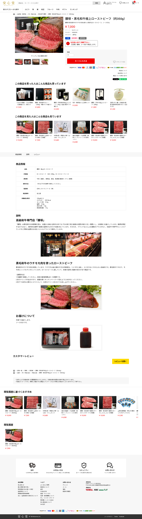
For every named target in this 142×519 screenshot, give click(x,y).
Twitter (116, 516)
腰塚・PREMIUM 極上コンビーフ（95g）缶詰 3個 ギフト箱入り (62, 104)
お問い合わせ (110, 470)
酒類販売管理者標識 (23, 493)
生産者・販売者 (21, 14)
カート (136, 3)
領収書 (46, 500)
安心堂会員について (46, 502)
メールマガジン (108, 516)
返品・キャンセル (45, 493)
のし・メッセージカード (47, 498)
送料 (32, 470)
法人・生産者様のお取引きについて (28, 495)
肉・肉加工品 (32, 14)
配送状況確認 (66, 491)
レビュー (37, 154)
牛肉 (57, 9)
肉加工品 (34, 373)
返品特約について (122, 73)
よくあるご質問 (44, 485)
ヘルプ (106, 472)
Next (61, 35)
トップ (14, 14)
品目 (18, 373)
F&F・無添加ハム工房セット (81, 102)
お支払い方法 (58, 470)
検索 (96, 3)
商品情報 (18, 154)
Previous (17, 35)
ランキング (74, 9)
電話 (64, 489)
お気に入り (125, 3)
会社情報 (20, 482)
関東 (26, 370)
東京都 (31, 370)
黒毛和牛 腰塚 (42, 14)
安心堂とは (21, 485)
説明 (27, 154)
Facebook (121, 516)
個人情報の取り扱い (23, 487)
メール (65, 487)
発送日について (123, 70)
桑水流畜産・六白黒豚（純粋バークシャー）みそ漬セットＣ (81, 137)
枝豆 (42, 9)
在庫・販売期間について (47, 495)
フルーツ (50, 9)
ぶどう (27, 9)
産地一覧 (19, 370)
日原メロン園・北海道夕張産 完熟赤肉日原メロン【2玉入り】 (118, 104)
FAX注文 (42, 504)
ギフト (64, 9)
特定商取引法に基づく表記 (25, 489)
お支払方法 (43, 491)
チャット (65, 485)
